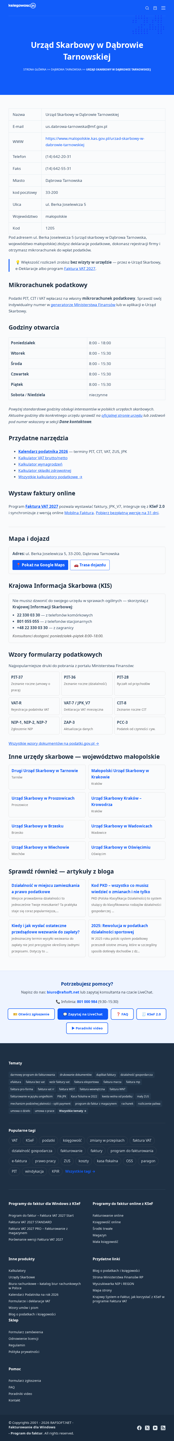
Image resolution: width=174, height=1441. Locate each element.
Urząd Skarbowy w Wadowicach (121, 826)
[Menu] (163, 8)
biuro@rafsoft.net (63, 992)
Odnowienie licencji (24, 1338)
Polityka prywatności (24, 1352)
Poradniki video (20, 1394)
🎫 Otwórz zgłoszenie (31, 1014)
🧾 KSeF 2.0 (151, 1014)
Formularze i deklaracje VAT (29, 1301)
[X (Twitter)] (147, 1428)
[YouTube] (155, 1428)
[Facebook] (139, 1428)
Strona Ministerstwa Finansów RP (118, 1277)
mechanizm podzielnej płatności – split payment (40, 1104)
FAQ (12, 1387)
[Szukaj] (147, 8)
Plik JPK (61, 1096)
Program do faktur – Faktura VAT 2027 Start (41, 1215)
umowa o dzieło (20, 1111)
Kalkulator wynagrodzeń (40, 464)
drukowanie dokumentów (76, 1075)
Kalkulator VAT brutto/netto (43, 457)
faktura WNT (118, 1089)
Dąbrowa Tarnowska (66, 69)
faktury (96, 1150)
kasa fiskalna (107, 1160)
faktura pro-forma (21, 1089)
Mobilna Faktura (79, 512)
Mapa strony (102, 1290)
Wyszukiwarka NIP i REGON (113, 1284)
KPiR (55, 1171)
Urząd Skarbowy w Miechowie (40, 847)
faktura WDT (67, 1089)
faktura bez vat (35, 1082)
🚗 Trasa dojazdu (90, 564)
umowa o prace (44, 1111)
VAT (15, 1140)
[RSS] (163, 1428)
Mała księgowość (105, 1241)
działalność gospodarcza (32, 1150)
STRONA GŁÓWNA (34, 69)
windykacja (34, 1171)
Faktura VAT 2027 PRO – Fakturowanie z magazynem (38, 1230)
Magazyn (99, 1235)
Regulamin (17, 1345)
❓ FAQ (122, 1014)
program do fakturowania (132, 1150)
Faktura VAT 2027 (79, 268)
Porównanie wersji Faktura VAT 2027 (36, 1239)
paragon (148, 1160)
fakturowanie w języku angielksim (31, 1096)
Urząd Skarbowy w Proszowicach (43, 798)
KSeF (30, 1140)
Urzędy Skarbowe (22, 1277)
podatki (48, 1140)
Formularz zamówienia (26, 1332)
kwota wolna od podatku (117, 1096)
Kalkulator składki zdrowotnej (44, 470)
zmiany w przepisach (107, 1140)
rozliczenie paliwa (149, 1104)
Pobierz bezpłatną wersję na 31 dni (127, 512)
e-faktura (19, 1160)
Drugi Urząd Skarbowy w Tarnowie (45, 770)
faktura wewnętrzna (92, 1089)
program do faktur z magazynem (96, 1104)
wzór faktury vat (59, 1082)
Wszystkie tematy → (72, 1111)
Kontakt (14, 1400)
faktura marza (112, 1082)
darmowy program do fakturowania (32, 1075)
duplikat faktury (106, 1075)
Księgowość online (107, 1222)
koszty (84, 1160)
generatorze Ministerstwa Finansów (83, 304)
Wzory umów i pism (23, 1307)
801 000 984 (87, 1001)
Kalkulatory (17, 1270)
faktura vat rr (46, 1089)
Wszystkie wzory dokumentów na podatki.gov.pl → (54, 743)
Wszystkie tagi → (80, 1171)
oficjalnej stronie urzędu (122, 415)
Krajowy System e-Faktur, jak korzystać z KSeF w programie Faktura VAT (128, 1299)
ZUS (67, 1160)
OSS (129, 1160)
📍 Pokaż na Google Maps (40, 564)
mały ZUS (143, 1096)
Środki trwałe (103, 1228)
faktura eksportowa (86, 1082)
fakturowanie (71, 1150)
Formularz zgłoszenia (25, 1380)
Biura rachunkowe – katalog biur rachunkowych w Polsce (45, 1286)
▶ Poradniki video (87, 1028)
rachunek (127, 1104)
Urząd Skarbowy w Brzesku (37, 826)
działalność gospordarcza (137, 1075)
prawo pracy (45, 1160)
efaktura (15, 1082)
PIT (14, 1171)
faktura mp (133, 1082)
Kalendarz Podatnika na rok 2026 (33, 1294)
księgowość (72, 1140)
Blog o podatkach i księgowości (32, 1314)
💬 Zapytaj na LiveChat (83, 1014)
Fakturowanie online (108, 1215)
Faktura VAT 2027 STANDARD (30, 1222)
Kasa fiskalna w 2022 (84, 1096)
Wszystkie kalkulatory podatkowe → (50, 476)
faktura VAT (142, 1140)
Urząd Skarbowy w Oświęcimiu (120, 847)
